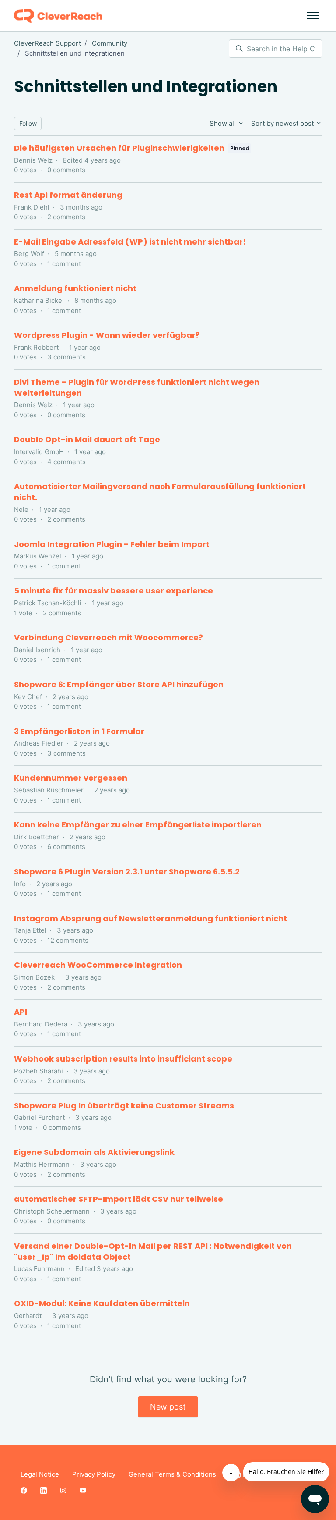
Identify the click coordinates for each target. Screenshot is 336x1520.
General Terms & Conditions (172, 1474)
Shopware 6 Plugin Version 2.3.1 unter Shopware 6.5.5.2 (127, 871)
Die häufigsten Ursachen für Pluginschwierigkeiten (119, 147)
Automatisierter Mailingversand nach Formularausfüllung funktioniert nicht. (160, 492)
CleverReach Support (47, 43)
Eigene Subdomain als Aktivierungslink (94, 1152)
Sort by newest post (283, 123)
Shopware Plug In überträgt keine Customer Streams (124, 1105)
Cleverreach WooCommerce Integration (98, 964)
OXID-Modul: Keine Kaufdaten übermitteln (102, 1303)
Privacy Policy (94, 1474)
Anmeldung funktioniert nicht (75, 288)
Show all (224, 123)
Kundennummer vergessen (70, 777)
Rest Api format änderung (68, 194)
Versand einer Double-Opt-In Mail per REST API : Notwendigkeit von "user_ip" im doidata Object (153, 1251)
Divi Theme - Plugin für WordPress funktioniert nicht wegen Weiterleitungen (136, 387)
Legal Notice (40, 1474)
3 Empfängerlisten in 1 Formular (79, 731)
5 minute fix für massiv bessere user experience (113, 590)
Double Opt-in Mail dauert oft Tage (87, 439)
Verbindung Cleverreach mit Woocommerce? (108, 637)
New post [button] (168, 1406)
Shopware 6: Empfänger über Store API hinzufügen (119, 684)
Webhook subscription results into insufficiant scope (123, 1058)
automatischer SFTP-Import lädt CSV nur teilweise (118, 1198)
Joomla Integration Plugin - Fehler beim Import (112, 544)
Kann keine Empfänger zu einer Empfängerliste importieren (138, 824)
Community (109, 43)
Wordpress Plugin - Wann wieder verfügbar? (107, 335)
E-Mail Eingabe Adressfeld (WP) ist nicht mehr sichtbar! (130, 241)
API (20, 1011)
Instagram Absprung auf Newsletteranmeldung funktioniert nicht (150, 918)
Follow (28, 123)
